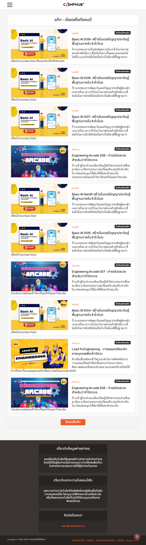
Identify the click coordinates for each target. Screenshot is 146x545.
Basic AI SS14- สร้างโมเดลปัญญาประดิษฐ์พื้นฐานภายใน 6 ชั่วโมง (100, 312)
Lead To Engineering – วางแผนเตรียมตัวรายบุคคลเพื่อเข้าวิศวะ (99, 351)
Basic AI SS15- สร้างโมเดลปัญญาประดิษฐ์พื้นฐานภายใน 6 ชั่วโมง (100, 235)
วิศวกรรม (75, 150)
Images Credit (133, 540)
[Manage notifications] (137, 537)
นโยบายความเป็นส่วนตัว (105, 540)
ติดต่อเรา (90, 540)
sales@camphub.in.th (73, 526)
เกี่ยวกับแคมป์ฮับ (78, 540)
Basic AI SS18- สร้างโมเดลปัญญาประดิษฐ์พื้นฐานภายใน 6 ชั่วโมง (100, 80)
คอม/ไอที (75, 33)
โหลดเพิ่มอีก (73, 422)
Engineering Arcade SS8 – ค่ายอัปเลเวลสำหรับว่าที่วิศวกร (99, 157)
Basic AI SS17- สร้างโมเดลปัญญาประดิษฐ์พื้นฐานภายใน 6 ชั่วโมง (100, 119)
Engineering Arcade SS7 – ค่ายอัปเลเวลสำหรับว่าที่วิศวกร (99, 274)
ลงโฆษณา (121, 540)
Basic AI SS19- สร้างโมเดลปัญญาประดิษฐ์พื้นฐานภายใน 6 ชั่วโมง (100, 41)
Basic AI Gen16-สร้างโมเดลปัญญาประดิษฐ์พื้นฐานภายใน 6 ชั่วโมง (101, 196)
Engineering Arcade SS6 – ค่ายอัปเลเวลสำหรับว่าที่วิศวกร (99, 390)
